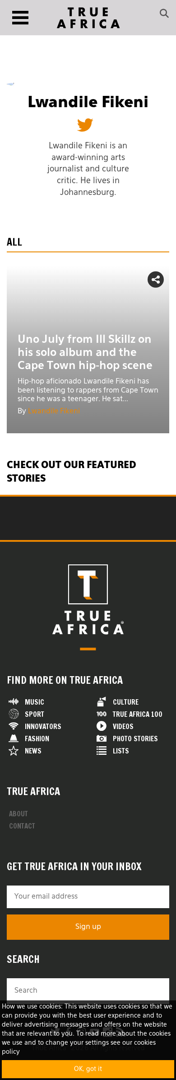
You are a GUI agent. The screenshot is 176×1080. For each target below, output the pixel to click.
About (18, 814)
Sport (34, 714)
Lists (121, 751)
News (33, 751)
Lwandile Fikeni (54, 411)
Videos (123, 726)
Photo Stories (135, 739)
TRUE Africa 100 (137, 714)
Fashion (37, 739)
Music (34, 702)
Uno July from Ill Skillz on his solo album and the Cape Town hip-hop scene (85, 352)
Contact (22, 826)
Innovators (43, 726)
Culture (126, 702)
